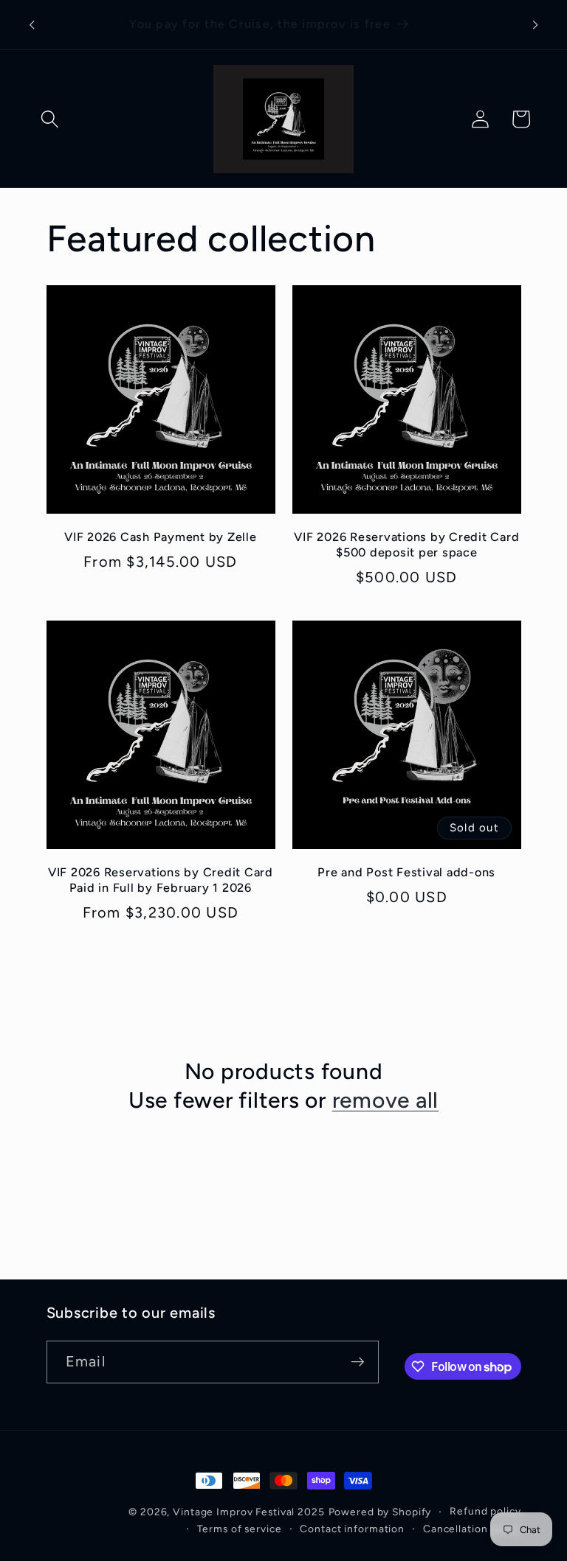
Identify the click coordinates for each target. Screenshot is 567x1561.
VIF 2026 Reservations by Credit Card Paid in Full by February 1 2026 (160, 880)
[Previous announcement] (32, 25)
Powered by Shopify (380, 1512)
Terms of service (239, 1528)
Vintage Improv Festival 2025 (249, 1512)
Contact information (352, 1528)
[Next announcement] (535, 25)
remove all (385, 1100)
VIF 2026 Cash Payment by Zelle (160, 537)
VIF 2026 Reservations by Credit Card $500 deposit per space (406, 544)
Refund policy (485, 1511)
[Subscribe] (357, 1362)
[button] (50, 119)
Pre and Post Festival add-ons (406, 872)
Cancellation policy (472, 1528)
